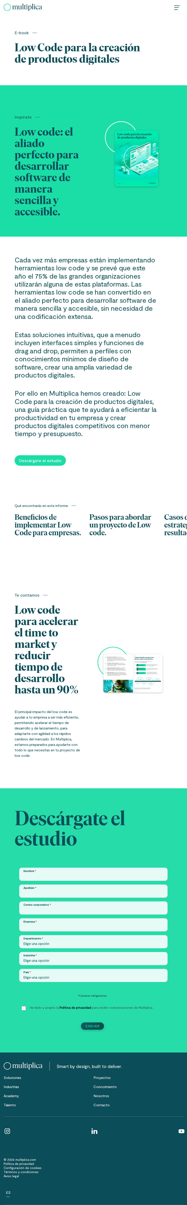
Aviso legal (11, 1176)
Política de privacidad (75, 1007)
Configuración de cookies (23, 1168)
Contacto (102, 1105)
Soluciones (12, 1077)
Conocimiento (105, 1086)
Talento (10, 1105)
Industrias (11, 1086)
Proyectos (102, 1077)
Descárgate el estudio (40, 460)
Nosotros (101, 1096)
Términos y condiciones (21, 1172)
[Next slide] (172, 526)
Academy (11, 1096)
